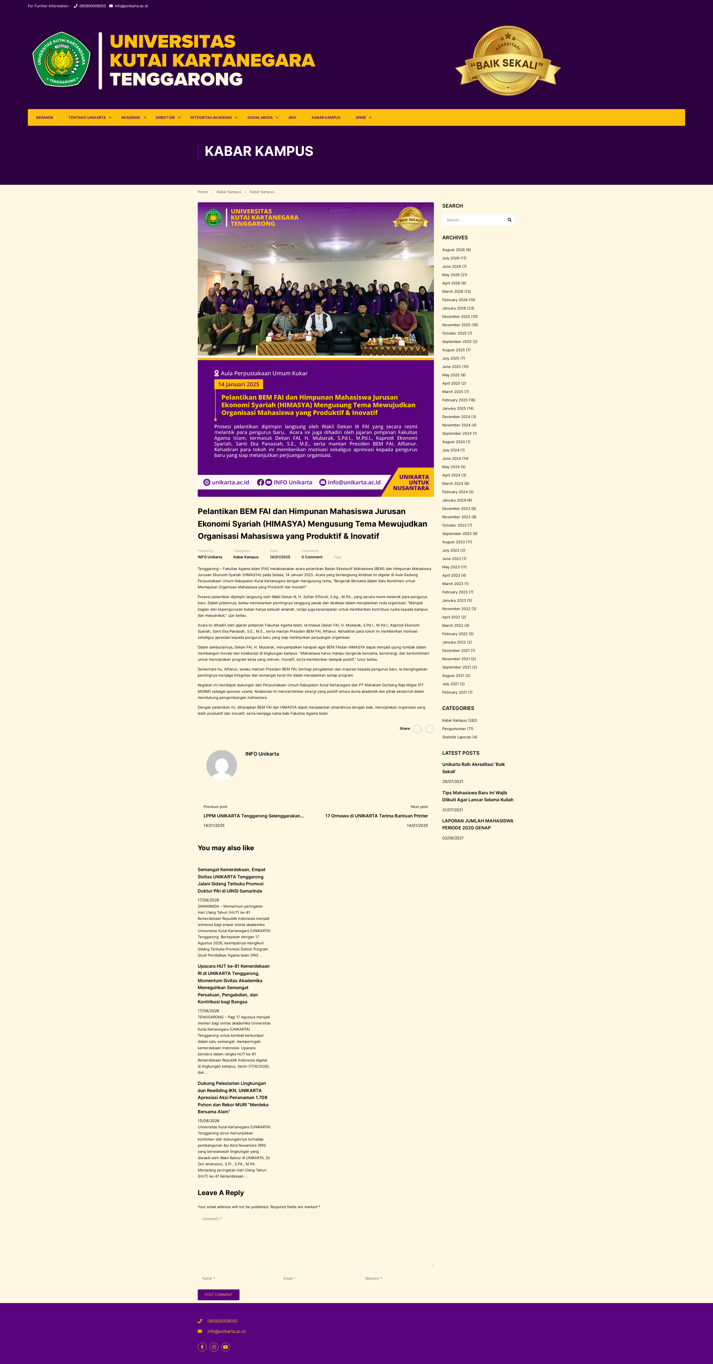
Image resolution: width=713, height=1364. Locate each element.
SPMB (361, 117)
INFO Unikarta (210, 557)
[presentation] (438, 866)
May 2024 (451, 467)
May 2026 (451, 274)
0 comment (312, 557)
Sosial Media (260, 117)
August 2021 (453, 675)
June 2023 (451, 558)
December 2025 (456, 316)
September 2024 (457, 433)
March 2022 (452, 625)
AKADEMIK (130, 117)
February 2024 (455, 492)
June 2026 (451, 266)
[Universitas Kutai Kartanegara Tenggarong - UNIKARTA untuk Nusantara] (356, 60)
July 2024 (450, 450)
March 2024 (452, 483)
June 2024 (451, 458)
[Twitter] (430, 729)
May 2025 (451, 375)
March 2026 (452, 291)
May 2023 (451, 567)
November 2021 (456, 659)
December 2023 (456, 508)
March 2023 (452, 583)
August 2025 (453, 350)
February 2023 (455, 592)
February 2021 (454, 692)
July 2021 (450, 684)
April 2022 (451, 617)
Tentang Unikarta (87, 117)
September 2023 (457, 533)
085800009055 (92, 6)
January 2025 (454, 408)
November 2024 (456, 425)
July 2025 (450, 358)
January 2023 (454, 600)
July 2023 (450, 550)
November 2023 (456, 517)
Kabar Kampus (326, 117)
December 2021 (456, 650)
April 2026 (451, 283)
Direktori (165, 117)
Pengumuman (454, 728)
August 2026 (453, 249)
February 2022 (455, 633)
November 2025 (456, 325)
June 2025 (451, 366)
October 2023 (454, 525)
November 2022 (456, 608)
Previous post (216, 806)
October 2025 (454, 333)
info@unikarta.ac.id (131, 6)
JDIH (292, 117)
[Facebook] (417, 729)
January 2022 (454, 642)
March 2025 (452, 391)
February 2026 (455, 300)
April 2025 (451, 383)
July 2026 (450, 258)
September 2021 (456, 667)
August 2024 (453, 441)
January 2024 (454, 500)
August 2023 (453, 542)
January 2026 (454, 308)
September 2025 (457, 341)
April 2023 (451, 575)
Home (203, 192)
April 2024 (451, 475)
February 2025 (455, 400)
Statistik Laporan (456, 737)
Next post (419, 806)
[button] (438, 878)
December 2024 (456, 416)
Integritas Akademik (211, 117)
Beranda (44, 117)
